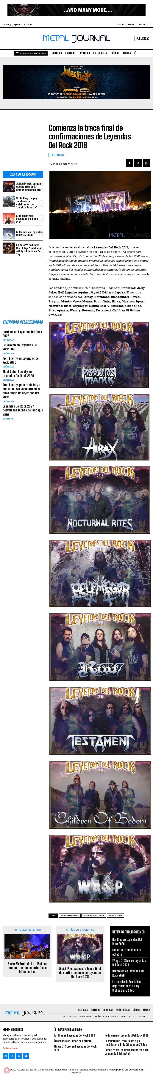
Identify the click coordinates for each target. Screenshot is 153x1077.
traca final (116, 916)
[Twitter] (19, 1056)
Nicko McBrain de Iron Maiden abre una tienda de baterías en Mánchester (27, 968)
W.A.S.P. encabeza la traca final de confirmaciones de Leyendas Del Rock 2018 (80, 973)
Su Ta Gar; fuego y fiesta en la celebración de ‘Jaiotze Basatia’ (26, 202)
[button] (135, 53)
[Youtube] (26, 1056)
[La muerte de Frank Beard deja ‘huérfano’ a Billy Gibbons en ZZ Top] (9, 248)
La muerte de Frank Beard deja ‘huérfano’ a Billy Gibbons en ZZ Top (29, 249)
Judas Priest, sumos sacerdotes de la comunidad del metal (28, 186)
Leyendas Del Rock (94, 916)
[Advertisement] (23, 143)
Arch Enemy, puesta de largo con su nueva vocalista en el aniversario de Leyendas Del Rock (21, 391)
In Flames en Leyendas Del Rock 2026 (29, 233)
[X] (138, 163)
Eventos (8, 419)
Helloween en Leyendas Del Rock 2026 (20, 347)
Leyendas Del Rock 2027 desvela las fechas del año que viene (23, 410)
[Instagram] (5, 1056)
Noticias (58, 155)
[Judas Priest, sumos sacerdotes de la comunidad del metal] (9, 186)
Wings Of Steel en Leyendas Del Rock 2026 (75, 1048)
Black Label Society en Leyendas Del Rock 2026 (18, 374)
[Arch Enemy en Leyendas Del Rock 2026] (9, 218)
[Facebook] (129, 163)
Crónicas (8, 340)
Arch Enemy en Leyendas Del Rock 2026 (27, 219)
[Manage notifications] (7, 1070)
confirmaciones (69, 916)
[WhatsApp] (146, 163)
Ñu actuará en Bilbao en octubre (72, 1041)
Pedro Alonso (10, 1048)
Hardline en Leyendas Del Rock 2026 (22, 334)
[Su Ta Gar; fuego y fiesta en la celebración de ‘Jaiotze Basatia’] (9, 201)
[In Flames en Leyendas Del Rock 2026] (9, 233)
